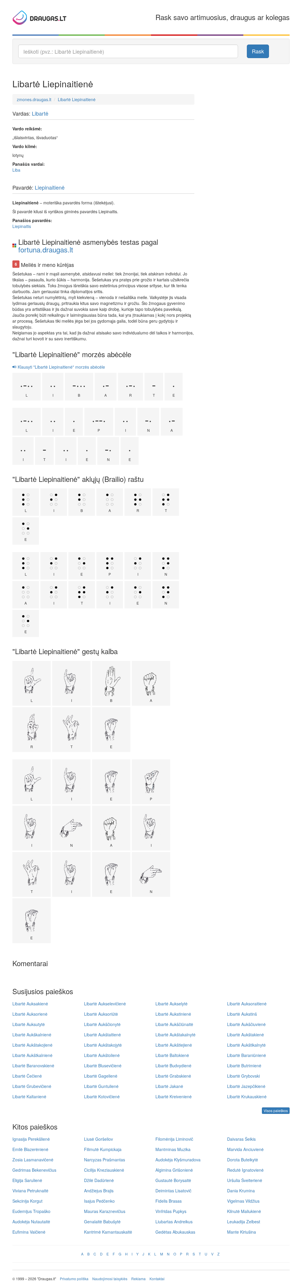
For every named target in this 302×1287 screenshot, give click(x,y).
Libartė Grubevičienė (31, 1086)
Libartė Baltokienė (172, 1055)
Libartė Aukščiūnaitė (174, 1024)
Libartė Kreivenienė (173, 1096)
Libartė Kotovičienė (102, 1096)
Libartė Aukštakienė (245, 1035)
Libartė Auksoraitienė (247, 1004)
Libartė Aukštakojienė (32, 1045)
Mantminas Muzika (173, 1149)
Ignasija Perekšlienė (31, 1139)
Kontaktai (157, 1278)
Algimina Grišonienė (174, 1170)
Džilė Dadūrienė (99, 1180)
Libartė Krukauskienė (247, 1096)
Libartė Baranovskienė (33, 1065)
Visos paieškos (276, 1110)
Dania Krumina (241, 1191)
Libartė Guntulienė (101, 1086)
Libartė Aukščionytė (102, 1024)
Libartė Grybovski (243, 1076)
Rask (258, 51)
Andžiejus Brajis (99, 1191)
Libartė (40, 113)
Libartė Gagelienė (100, 1076)
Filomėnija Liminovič (174, 1139)
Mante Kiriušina (241, 1232)
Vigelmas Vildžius (243, 1201)
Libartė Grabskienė (173, 1076)
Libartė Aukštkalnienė (32, 1055)
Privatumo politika (74, 1278)
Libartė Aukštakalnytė (175, 1035)
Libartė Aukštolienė (102, 1055)
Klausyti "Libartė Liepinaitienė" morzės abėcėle (61, 367)
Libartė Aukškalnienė (31, 1035)
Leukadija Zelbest (243, 1221)
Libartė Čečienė (27, 1076)
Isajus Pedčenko (99, 1201)
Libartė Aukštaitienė (102, 1035)
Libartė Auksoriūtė (101, 1014)
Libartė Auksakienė (30, 1004)
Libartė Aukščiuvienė (246, 1024)
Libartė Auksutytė (28, 1024)
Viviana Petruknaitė (30, 1191)
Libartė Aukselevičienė (105, 1004)
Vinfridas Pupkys (170, 1211)
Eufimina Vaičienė (28, 1232)
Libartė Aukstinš (242, 1014)
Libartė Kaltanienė (29, 1096)
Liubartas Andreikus (174, 1221)
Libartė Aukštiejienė (173, 1045)
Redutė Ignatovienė (245, 1170)
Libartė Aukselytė (171, 1004)
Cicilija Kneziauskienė (104, 1170)
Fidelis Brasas (168, 1201)
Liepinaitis (21, 226)
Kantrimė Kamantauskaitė (108, 1232)
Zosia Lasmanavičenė (32, 1160)
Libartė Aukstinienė (173, 1014)
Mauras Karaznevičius (104, 1211)
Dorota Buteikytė (242, 1160)
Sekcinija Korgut (27, 1201)
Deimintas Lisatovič (173, 1191)
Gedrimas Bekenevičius (34, 1170)
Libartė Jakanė (169, 1086)
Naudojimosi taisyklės (109, 1278)
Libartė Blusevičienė (103, 1065)
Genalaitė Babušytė (102, 1221)
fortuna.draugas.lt (45, 249)
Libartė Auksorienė (29, 1014)
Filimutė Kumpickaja (103, 1149)
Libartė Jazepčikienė (246, 1086)
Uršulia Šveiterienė (244, 1180)
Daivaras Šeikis (241, 1139)
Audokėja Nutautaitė (31, 1221)
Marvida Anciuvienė (245, 1149)
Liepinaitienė (50, 187)
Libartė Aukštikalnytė (246, 1045)
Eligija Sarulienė (27, 1180)
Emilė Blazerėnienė (30, 1149)
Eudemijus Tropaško (31, 1211)
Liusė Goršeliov (98, 1139)
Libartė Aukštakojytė (103, 1045)
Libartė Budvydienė (173, 1065)
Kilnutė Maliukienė (244, 1211)
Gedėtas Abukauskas (175, 1232)
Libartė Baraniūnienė (246, 1055)
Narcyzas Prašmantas (104, 1160)
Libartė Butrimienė (244, 1065)
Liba (16, 170)
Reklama (138, 1278)
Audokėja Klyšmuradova (178, 1160)
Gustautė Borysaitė (173, 1180)
